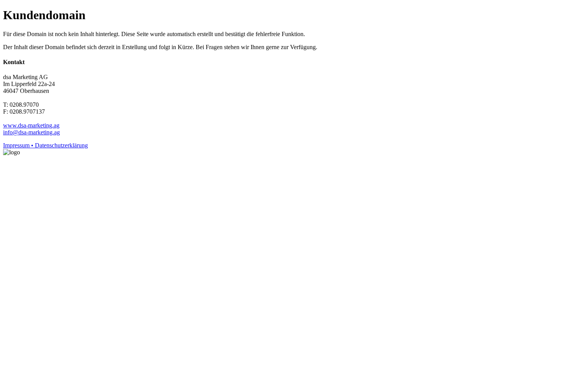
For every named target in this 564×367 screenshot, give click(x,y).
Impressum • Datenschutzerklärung (45, 145)
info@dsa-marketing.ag (31, 132)
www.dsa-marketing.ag (31, 125)
